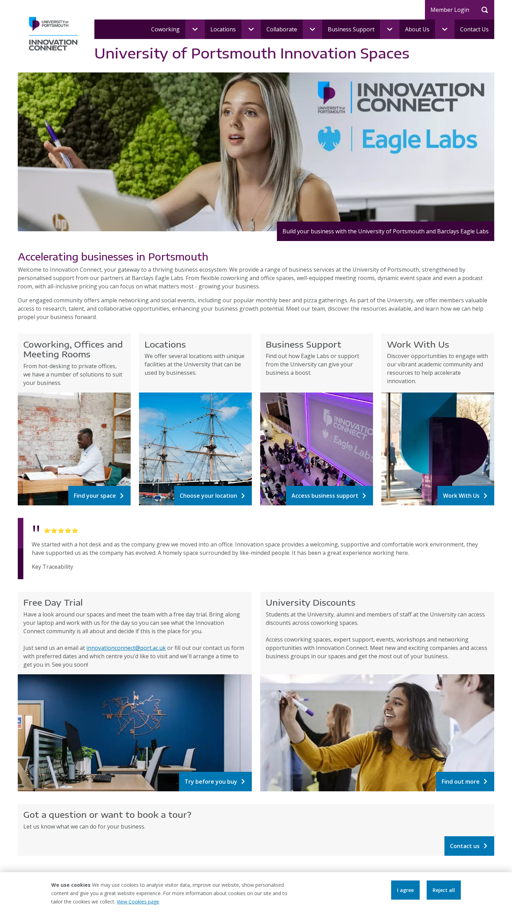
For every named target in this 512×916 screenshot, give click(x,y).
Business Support (351, 29)
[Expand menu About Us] (445, 29)
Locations (223, 29)
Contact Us (474, 29)
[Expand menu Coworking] (195, 29)
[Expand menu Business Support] (389, 29)
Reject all (444, 890)
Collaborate (281, 29)
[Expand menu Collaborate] (312, 29)
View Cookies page (138, 901)
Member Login (449, 10)
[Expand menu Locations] (251, 29)
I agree (405, 890)
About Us (417, 29)
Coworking (165, 29)
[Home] (53, 33)
